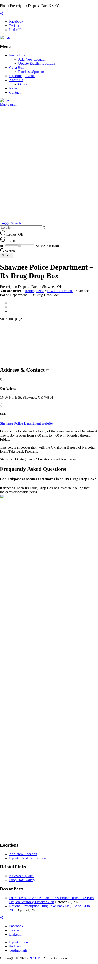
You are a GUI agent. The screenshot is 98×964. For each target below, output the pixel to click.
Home (29, 291)
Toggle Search (10, 223)
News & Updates (21, 876)
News (13, 88)
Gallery (23, 84)
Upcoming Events (22, 76)
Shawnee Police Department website (26, 423)
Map (3, 104)
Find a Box (17, 55)
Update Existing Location (36, 63)
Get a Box (16, 68)
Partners (15, 946)
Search (12, 104)
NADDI (35, 958)
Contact (14, 92)
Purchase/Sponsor (31, 72)
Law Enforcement (60, 291)
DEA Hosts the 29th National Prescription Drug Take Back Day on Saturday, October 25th (51, 900)
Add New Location (32, 59)
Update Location (21, 942)
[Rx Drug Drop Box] (5, 37)
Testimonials (18, 950)
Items (40, 291)
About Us (16, 80)
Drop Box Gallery (22, 880)
